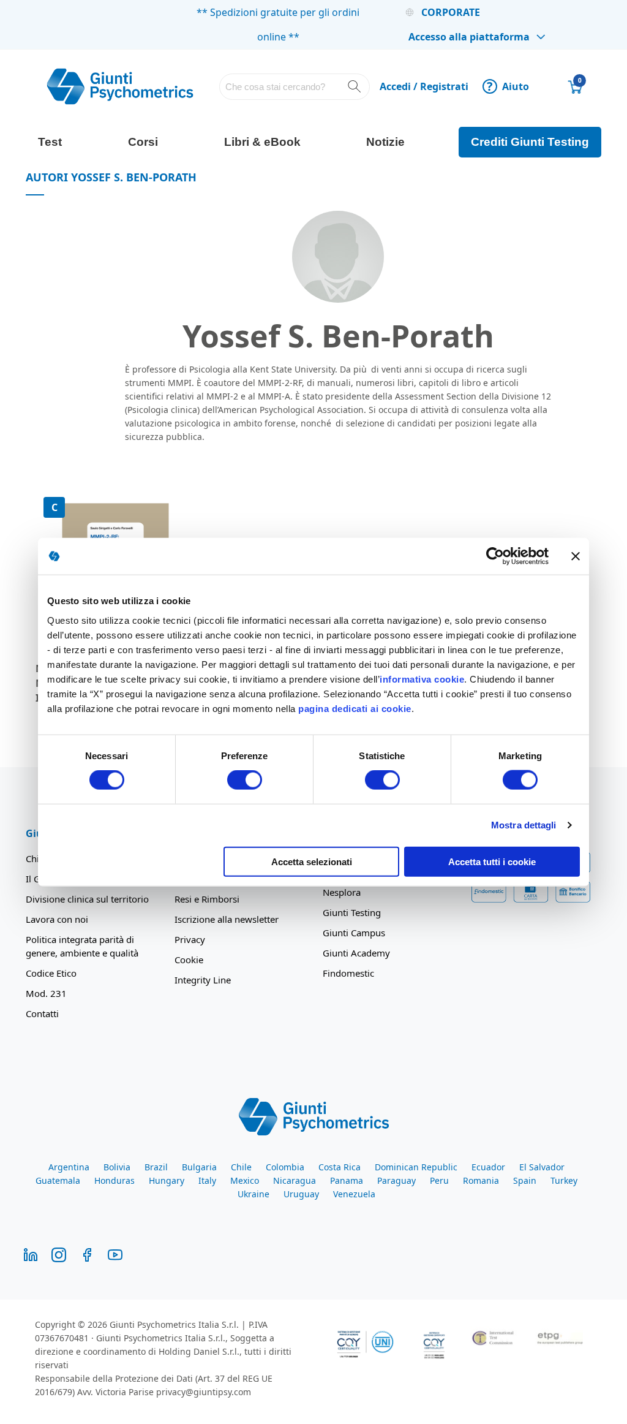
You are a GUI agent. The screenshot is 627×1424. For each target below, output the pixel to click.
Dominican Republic (416, 1167)
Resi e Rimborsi (207, 899)
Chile (241, 1167)
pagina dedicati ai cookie (354, 708)
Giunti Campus (354, 932)
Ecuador (488, 1167)
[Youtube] (115, 1254)
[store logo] (120, 86)
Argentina (68, 1167)
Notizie (385, 141)
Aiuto (508, 86)
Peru (439, 1180)
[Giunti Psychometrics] (314, 1116)
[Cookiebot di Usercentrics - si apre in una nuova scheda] (495, 556)
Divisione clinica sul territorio (87, 899)
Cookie (189, 959)
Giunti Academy (356, 953)
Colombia (285, 1167)
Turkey (563, 1180)
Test (50, 141)
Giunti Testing (352, 912)
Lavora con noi (57, 919)
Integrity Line (203, 980)
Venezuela (354, 1194)
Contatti (42, 1013)
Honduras (114, 1180)
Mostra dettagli (524, 825)
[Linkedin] (30, 1254)
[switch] (244, 781)
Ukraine (253, 1194)
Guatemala (58, 1180)
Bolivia (116, 1167)
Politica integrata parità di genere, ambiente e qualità (82, 946)
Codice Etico (51, 973)
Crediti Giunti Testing (530, 141)
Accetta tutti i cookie (492, 861)
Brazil (156, 1167)
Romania (481, 1180)
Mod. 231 (46, 993)
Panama (346, 1180)
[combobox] (294, 87)
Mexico (244, 1180)
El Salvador (542, 1167)
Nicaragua (294, 1180)
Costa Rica (339, 1167)
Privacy (190, 939)
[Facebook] (87, 1254)
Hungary (166, 1180)
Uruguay (301, 1194)
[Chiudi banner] (575, 556)
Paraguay (396, 1180)
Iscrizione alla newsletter (227, 919)
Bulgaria (199, 1167)
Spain (524, 1180)
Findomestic (348, 973)
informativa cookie (422, 678)
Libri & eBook (262, 141)
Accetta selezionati (311, 861)
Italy (207, 1180)
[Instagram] (58, 1254)
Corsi (143, 141)
